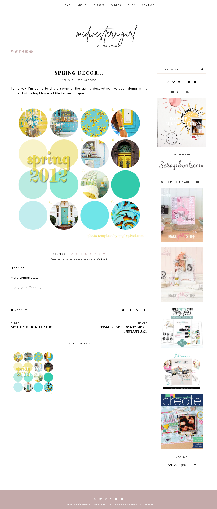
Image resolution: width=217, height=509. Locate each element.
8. (100, 254)
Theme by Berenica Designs (134, 504)
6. (91, 254)
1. (68, 254)
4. (82, 254)
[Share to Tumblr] (145, 310)
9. (104, 254)
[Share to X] (123, 310)
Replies (21, 310)
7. (95, 254)
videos (116, 5)
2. (72, 254)
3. (77, 254)
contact (148, 5)
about (82, 5)
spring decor (87, 80)
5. (86, 254)
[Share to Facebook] (130, 310)
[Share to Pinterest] (137, 310)
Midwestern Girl (101, 504)
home (66, 5)
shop (131, 5)
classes (99, 5)
